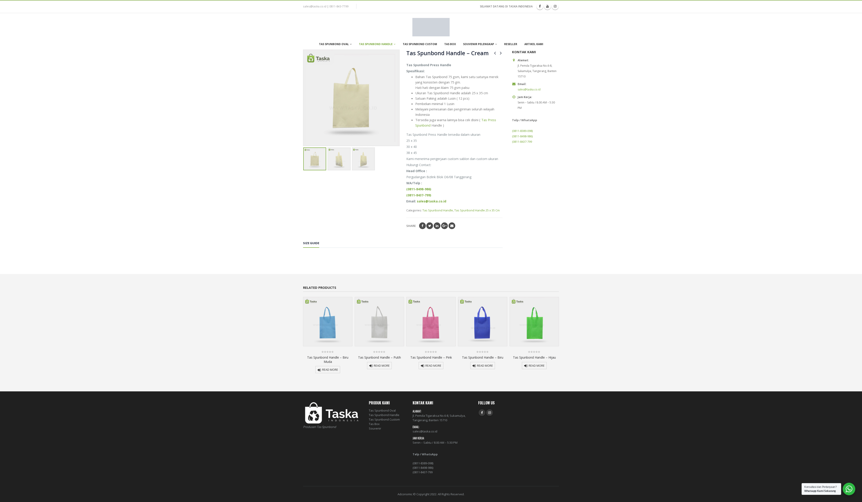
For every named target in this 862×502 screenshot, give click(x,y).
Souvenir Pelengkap (478, 44)
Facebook (422, 225)
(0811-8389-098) (522, 131)
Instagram (489, 412)
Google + (444, 225)
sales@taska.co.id (314, 6)
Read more (330, 370)
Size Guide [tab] (311, 243)
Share (411, 226)
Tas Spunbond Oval (334, 44)
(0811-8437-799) (418, 195)
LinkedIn (437, 225)
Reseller (510, 44)
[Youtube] (547, 6)
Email (452, 225)
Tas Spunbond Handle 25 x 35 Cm (477, 210)
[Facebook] (540, 6)
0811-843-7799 (338, 6)
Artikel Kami (533, 44)
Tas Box (450, 44)
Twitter (429, 225)
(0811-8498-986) (418, 189)
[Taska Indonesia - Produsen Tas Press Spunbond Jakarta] (431, 27)
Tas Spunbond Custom (420, 44)
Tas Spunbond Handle (376, 44)
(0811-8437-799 (522, 142)
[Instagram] (555, 6)
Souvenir (375, 428)
